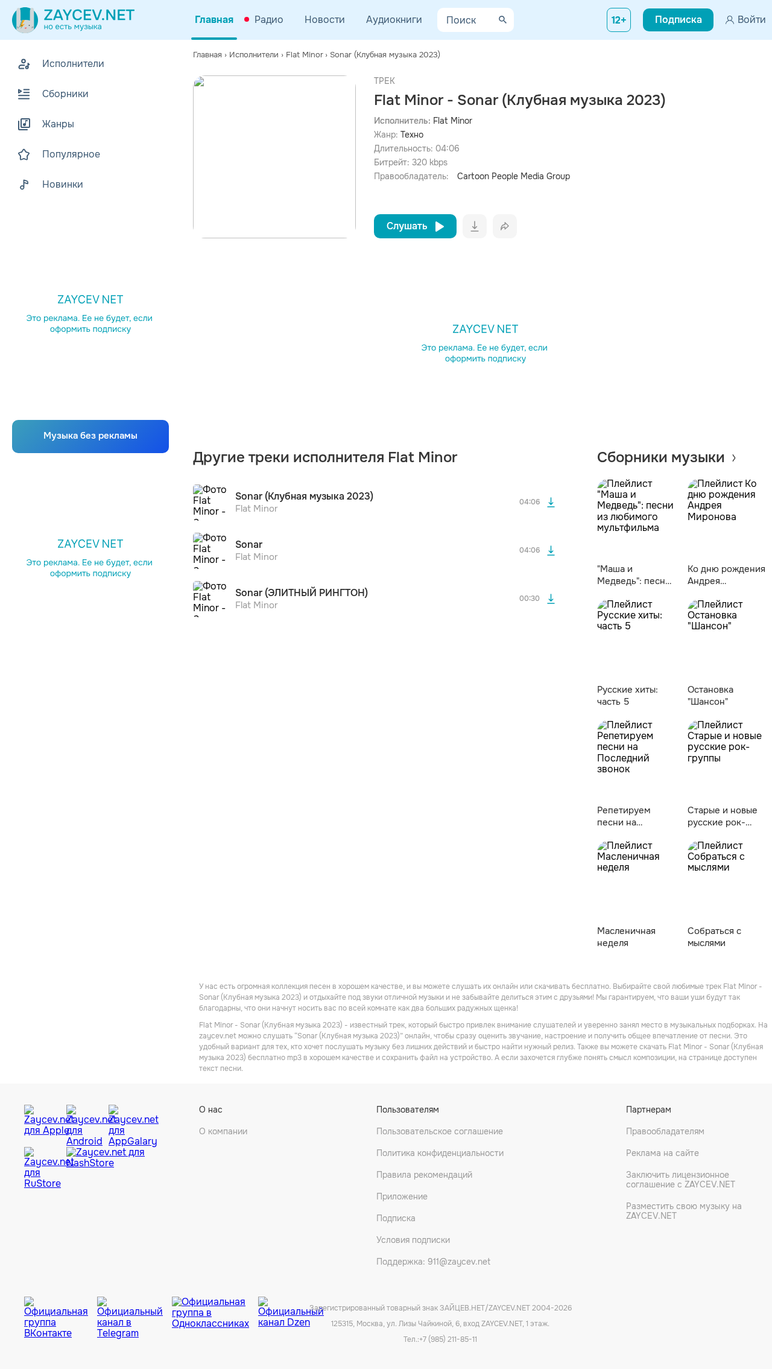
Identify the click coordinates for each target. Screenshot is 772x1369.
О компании (223, 1131)
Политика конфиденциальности (440, 1153)
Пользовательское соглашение (439, 1131)
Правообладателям (665, 1131)
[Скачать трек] (551, 503)
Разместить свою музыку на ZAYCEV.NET (684, 1211)
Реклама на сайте (662, 1153)
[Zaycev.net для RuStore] (42, 1168)
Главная (214, 19)
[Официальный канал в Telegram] (134, 1309)
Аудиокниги (394, 19)
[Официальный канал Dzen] (291, 1309)
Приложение (402, 1196)
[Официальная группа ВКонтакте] (60, 1309)
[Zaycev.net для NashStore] (105, 1168)
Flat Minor (452, 120)
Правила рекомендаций (424, 1175)
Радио (269, 19)
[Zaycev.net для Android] (84, 1123)
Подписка (396, 1218)
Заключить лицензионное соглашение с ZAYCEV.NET (680, 1179)
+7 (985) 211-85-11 (448, 1339)
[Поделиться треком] (505, 226)
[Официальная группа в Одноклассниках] (215, 1309)
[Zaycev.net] (73, 20)
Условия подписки (413, 1240)
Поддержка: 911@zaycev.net (433, 1261)
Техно (411, 134)
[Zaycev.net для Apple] (42, 1123)
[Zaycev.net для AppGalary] (127, 1123)
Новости (325, 19)
